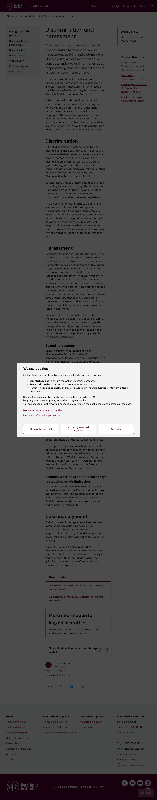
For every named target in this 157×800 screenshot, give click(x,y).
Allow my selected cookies (78, 429)
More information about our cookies (43, 410)
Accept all (116, 429)
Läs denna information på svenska (41, 415)
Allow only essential (41, 429)
